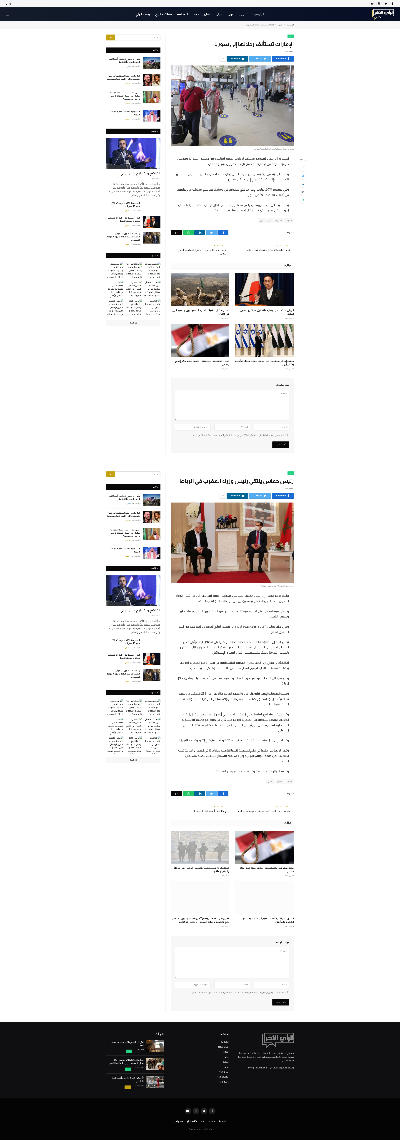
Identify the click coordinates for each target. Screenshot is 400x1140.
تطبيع (279, 781)
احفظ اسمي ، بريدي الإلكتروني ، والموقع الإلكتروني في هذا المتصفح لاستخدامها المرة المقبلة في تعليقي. (238, 435)
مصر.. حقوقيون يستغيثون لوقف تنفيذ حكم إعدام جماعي (202, 363)
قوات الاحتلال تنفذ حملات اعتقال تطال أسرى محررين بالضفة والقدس (126, 1061)
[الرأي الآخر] (383, 14)
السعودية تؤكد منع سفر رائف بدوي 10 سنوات (125, 204)
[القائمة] (7, 14)
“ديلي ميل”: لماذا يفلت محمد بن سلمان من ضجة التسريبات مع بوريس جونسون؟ (125, 95)
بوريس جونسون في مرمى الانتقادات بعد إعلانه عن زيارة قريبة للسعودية (123, 236)
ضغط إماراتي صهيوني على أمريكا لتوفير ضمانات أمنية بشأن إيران (264, 363)
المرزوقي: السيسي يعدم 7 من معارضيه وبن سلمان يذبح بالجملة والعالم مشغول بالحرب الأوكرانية (200, 920)
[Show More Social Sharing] (223, 59)
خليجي (243, 14)
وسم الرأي (143, 14)
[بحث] (6, 3)
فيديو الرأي (224, 1071)
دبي (269, 220)
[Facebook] (303, 168)
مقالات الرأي (163, 14)
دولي (218, 14)
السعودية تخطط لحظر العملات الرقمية (125, 113)
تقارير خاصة (202, 14)
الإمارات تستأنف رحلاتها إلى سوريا (210, 811)
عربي (231, 14)
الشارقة (278, 220)
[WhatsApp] (303, 200)
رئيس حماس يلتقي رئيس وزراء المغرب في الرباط (267, 250)
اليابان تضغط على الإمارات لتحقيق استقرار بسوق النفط (267, 312)
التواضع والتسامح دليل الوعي (140, 173)
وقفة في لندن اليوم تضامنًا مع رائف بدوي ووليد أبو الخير (264, 811)
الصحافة (183, 14)
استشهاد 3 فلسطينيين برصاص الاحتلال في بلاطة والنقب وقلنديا (201, 869)
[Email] (303, 192)
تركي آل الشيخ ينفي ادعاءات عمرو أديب (127, 1043)
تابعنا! (132, 323)
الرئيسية (259, 14)
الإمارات (289, 220)
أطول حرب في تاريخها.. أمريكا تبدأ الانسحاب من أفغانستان (124, 60)
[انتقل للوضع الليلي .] (10, 3)
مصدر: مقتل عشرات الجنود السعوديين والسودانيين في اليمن (200, 312)
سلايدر (225, 1061)
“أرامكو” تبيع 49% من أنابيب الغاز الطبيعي (128, 1079)
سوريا (261, 220)
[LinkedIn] (303, 184)
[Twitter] (303, 176)
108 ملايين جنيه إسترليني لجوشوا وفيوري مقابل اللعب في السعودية (123, 77)
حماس (270, 781)
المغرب (289, 781)
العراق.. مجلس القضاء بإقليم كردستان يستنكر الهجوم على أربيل (268, 920)
